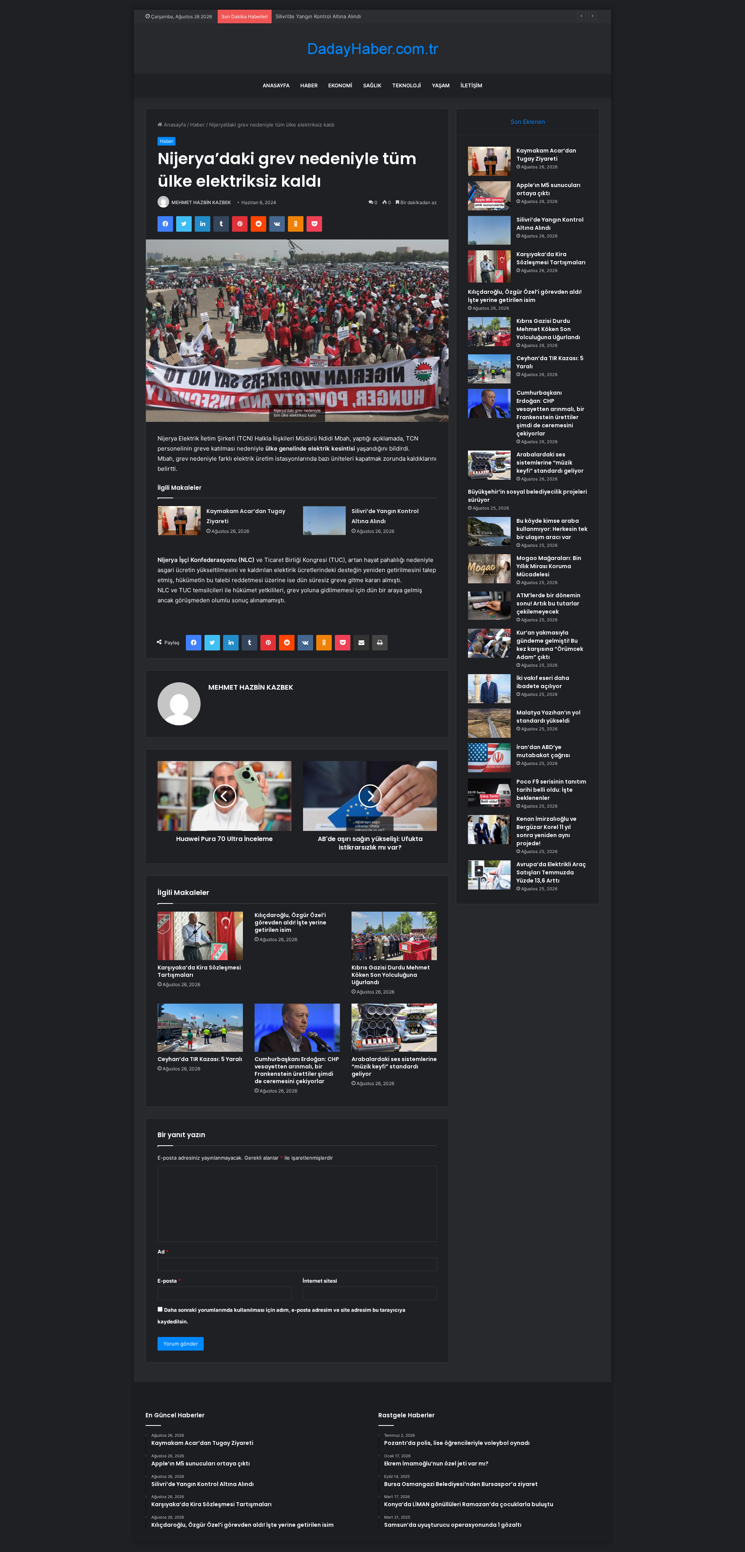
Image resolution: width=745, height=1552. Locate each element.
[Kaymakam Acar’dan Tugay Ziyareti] (179, 520)
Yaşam (441, 85)
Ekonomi (340, 85)
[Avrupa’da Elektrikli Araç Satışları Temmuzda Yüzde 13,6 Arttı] (489, 875)
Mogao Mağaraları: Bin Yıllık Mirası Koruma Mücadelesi (548, 566)
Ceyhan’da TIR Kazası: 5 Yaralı (200, 1059)
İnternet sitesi (320, 1281)
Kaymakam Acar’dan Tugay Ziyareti (546, 155)
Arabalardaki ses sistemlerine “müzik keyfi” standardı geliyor (394, 1066)
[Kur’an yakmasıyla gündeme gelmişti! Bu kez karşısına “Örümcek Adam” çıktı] (489, 643)
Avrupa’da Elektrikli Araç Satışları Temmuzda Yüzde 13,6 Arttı (551, 872)
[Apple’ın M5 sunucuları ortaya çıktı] (489, 195)
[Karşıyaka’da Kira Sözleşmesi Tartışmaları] (200, 936)
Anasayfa (276, 85)
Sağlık (372, 85)
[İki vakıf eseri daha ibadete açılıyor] (489, 688)
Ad (163, 1252)
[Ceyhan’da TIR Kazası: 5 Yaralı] (200, 1028)
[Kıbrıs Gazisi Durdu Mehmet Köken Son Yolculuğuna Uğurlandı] (394, 936)
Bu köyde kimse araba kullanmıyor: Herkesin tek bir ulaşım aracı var (551, 529)
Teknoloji (406, 85)
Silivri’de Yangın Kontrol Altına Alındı (318, 16)
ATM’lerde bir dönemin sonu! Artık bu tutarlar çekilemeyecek (548, 603)
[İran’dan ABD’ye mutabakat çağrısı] (489, 757)
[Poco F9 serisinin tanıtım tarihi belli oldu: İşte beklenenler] (489, 792)
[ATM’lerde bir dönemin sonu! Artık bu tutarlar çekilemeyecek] (489, 605)
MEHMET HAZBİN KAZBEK (201, 202)
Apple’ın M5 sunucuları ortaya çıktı (548, 189)
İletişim (471, 85)
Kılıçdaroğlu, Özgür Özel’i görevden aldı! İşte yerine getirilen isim (290, 922)
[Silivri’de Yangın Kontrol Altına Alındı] (324, 520)
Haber (308, 85)
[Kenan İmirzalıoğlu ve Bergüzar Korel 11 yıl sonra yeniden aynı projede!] (489, 829)
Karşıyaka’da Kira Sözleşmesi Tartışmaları (199, 971)
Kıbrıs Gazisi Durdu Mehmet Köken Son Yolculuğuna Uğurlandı (391, 975)
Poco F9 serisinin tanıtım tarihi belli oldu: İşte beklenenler (551, 790)
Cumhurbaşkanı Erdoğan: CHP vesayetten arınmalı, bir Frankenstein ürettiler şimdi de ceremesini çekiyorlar (297, 1070)
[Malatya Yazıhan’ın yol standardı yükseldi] (489, 723)
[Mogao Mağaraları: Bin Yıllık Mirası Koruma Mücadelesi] (489, 568)
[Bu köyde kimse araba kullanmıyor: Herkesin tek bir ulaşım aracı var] (489, 531)
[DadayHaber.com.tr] (372, 48)
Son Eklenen (528, 121)
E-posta (169, 1281)
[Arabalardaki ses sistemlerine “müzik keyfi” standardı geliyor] (394, 1028)
